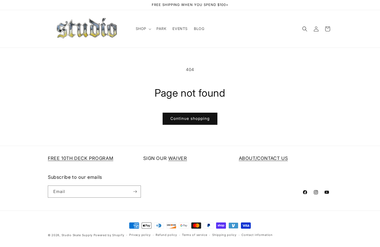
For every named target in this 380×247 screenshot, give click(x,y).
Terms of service (194, 235)
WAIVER (177, 158)
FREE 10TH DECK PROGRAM (80, 158)
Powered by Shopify (109, 235)
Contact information (256, 235)
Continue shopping (190, 118)
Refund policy (166, 235)
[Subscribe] (135, 192)
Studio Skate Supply (77, 235)
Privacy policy (140, 235)
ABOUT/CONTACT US (263, 158)
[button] (143, 28)
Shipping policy (224, 235)
